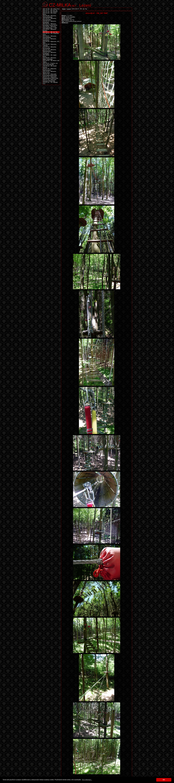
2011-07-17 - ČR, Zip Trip (50, 10)
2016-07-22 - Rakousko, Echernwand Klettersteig (50, 74)
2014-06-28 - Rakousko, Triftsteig (50, 45)
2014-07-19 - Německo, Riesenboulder (49, 50)
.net (62, 4)
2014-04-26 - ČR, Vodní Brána (49, 13)
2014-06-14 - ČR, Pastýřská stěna (51, 34)
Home (64, 9)
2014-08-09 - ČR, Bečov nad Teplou (51, 61)
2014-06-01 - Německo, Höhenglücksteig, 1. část (50, 27)
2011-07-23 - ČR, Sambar (50, 11)
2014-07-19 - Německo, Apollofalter (49, 53)
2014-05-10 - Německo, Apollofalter (49, 21)
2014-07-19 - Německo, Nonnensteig (49, 47)
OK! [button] (164, 779)
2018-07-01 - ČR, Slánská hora (50, 83)
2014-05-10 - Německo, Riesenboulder (49, 19)
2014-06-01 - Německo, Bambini (49, 30)
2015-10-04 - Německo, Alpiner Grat (49, 72)
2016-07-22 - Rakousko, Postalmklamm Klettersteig (50, 77)
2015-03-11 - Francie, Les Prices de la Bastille (50, 64)
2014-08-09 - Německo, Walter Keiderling (49, 58)
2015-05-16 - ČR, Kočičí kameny (50, 66)
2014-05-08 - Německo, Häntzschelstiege (49, 16)
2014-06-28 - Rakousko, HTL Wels (51, 42)
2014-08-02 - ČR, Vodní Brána (49, 55)
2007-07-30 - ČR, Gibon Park (51, 9)
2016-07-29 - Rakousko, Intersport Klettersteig (50, 80)
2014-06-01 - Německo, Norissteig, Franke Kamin (50, 24)
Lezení (85, 5)
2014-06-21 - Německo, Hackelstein (49, 39)
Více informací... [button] (87, 779)
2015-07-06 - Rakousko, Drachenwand (50, 69)
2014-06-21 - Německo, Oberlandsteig (49, 36)
